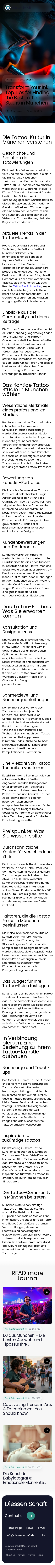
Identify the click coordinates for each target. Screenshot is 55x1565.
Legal (40, 1555)
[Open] (46, 7)
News (29, 1528)
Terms (31, 1555)
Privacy (21, 1555)
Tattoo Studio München (27, 286)
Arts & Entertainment (20, 80)
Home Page (14, 1528)
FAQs (41, 1528)
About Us (10, 1555)
